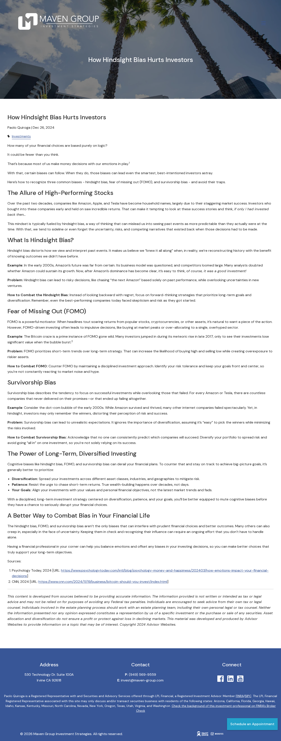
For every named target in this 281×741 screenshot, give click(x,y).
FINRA (240, 696)
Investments (21, 136)
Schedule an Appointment (252, 724)
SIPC (248, 696)
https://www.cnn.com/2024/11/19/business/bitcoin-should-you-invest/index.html (102, 581)
